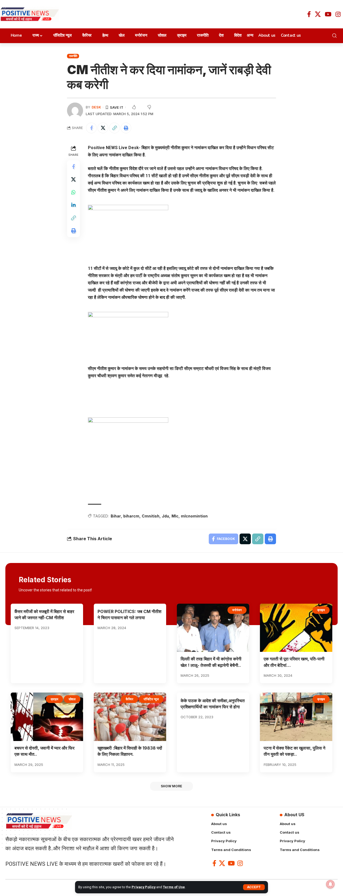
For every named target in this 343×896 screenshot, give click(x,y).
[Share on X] (103, 128)
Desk (96, 107)
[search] (335, 36)
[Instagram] (338, 14)
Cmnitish (150, 516)
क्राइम (321, 610)
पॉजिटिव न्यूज (151, 699)
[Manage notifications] (330, 884)
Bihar (116, 516)
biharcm (131, 516)
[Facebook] (309, 14)
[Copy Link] (114, 128)
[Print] (126, 128)
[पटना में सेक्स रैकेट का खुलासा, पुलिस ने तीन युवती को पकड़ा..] (296, 717)
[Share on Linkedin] (73, 204)
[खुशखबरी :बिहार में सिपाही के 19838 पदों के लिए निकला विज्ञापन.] (130, 717)
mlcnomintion (194, 516)
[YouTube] (328, 14)
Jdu (165, 516)
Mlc (175, 516)
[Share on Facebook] (91, 128)
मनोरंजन (237, 610)
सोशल (72, 699)
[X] (318, 14)
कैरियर (129, 699)
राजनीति (73, 56)
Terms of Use (174, 887)
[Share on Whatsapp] (73, 192)
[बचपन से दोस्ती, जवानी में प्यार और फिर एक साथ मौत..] (47, 717)
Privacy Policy (143, 887)
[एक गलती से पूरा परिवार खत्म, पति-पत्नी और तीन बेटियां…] (296, 628)
